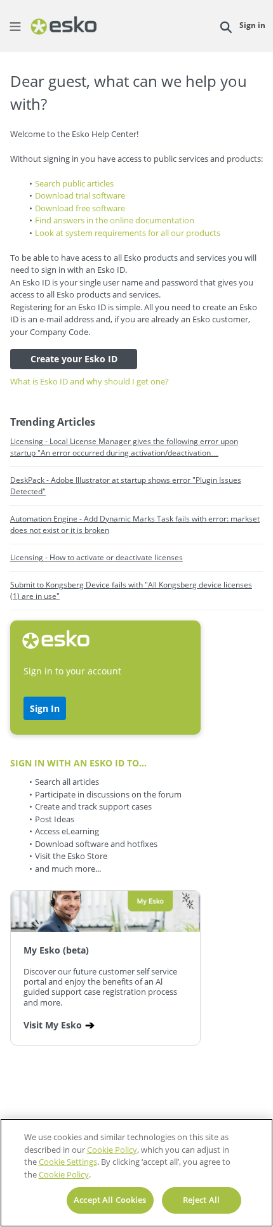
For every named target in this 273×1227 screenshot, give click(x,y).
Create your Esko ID (73, 359)
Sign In (45, 708)
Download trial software (80, 195)
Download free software (80, 208)
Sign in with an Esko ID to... (78, 763)
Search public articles (74, 183)
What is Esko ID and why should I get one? (89, 381)
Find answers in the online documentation (114, 220)
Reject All (201, 1199)
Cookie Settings (68, 1161)
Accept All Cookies (110, 1199)
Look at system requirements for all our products (127, 233)
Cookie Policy (112, 1149)
